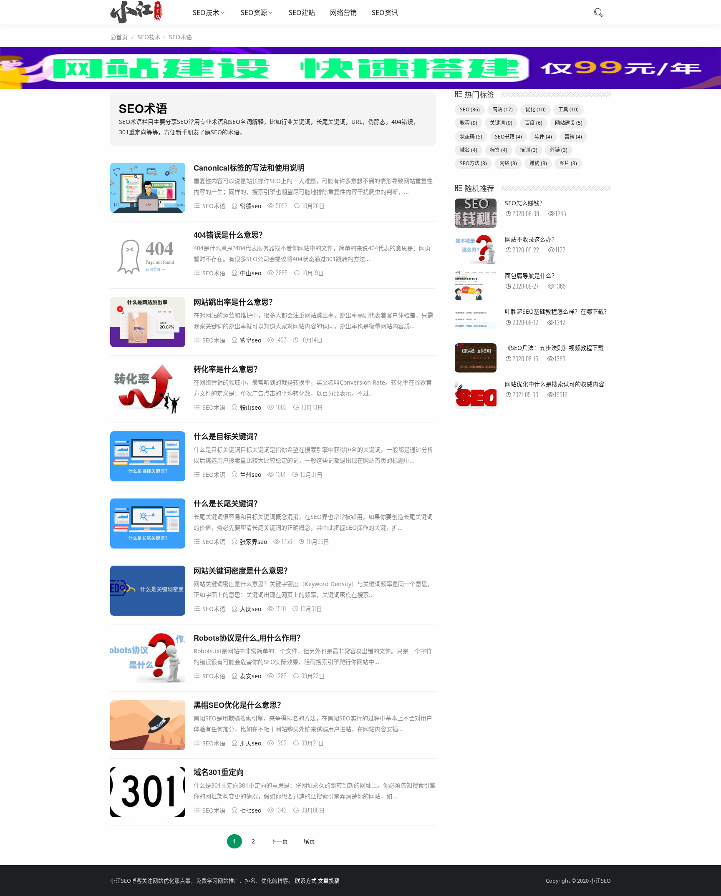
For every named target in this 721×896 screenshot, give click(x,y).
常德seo (250, 206)
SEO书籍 (508, 136)
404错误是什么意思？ (230, 234)
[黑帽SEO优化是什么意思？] (147, 726)
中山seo (250, 273)
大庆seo (250, 609)
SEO (470, 109)
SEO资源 (254, 12)
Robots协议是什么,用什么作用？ (249, 637)
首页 (122, 37)
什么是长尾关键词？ (227, 503)
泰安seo (250, 676)
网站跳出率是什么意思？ (235, 302)
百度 (533, 122)
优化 (535, 109)
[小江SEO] (136, 21)
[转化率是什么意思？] (147, 390)
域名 (468, 150)
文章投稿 (329, 880)
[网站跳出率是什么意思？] (147, 323)
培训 (528, 150)
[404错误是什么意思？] (147, 256)
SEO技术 (206, 12)
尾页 (309, 841)
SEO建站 (302, 12)
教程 (468, 122)
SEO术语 (180, 37)
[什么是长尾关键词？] (147, 524)
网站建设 (568, 122)
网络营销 (343, 12)
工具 (568, 109)
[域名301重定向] (147, 793)
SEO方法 (473, 163)
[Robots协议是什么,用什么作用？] (147, 659)
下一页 (279, 841)
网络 (508, 163)
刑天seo (250, 743)
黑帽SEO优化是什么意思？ (239, 705)
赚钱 (538, 163)
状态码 (471, 136)
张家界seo (253, 542)
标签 (498, 150)
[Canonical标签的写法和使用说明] (147, 189)
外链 (558, 150)
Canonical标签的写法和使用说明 (249, 167)
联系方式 (306, 880)
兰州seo (250, 474)
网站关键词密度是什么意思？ (242, 570)
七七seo (250, 810)
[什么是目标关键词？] (147, 457)
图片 (568, 163)
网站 (502, 109)
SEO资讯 (385, 12)
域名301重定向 (219, 772)
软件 (543, 136)
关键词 (501, 122)
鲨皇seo (250, 340)
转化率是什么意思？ (227, 369)
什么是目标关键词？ (227, 436)
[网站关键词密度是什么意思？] (147, 592)
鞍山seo (250, 407)
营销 (573, 136)
